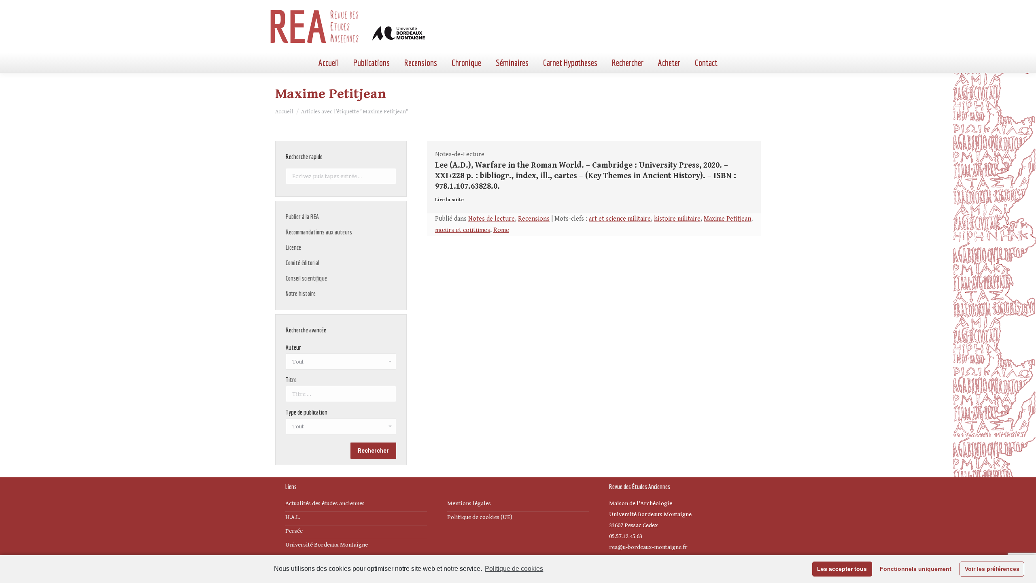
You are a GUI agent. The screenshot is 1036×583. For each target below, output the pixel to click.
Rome (501, 230)
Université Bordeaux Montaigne (326, 544)
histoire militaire (677, 219)
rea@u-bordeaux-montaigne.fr (648, 547)
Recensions (534, 219)
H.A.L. (292, 517)
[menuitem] (328, 63)
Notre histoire (301, 293)
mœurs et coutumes (462, 230)
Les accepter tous (842, 569)
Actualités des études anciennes (325, 503)
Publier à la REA (302, 216)
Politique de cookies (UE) (479, 517)
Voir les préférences (992, 569)
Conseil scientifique (306, 278)
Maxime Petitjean (727, 219)
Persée (294, 531)
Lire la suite (449, 200)
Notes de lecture (491, 219)
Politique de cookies (514, 568)
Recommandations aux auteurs (319, 232)
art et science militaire (620, 219)
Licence (293, 247)
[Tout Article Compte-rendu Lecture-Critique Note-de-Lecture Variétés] (341, 428)
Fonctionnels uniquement (915, 569)
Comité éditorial (302, 262)
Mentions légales (469, 503)
